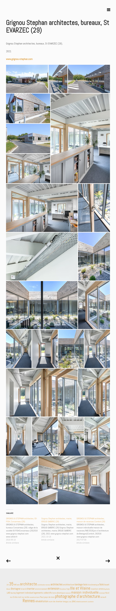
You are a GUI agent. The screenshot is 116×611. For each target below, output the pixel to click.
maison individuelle (85, 592)
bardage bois (81, 584)
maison (68, 593)
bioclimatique (93, 584)
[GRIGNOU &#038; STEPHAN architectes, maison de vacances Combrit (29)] (94, 530)
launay (13, 592)
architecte (28, 584)
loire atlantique (58, 593)
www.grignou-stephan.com (19, 59)
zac (70, 602)
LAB (8, 592)
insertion (94, 589)
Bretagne (15, 588)
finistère (63, 589)
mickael (102, 593)
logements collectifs (43, 592)
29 (8, 585)
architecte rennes (43, 585)
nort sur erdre (23, 597)
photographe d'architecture (77, 596)
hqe (68, 589)
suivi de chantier (55, 601)
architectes (57, 584)
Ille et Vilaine (80, 588)
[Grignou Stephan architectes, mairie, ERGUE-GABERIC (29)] (59, 529)
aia (18, 584)
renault (103, 597)
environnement (41, 589)
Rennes (29, 600)
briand (23, 589)
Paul (42, 597)
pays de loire (49, 597)
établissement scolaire (84, 601)
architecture (68, 584)
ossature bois (34, 597)
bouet (106, 584)
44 (15, 584)
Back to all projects (58, 557)
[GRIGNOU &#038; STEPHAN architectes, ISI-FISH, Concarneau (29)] (23, 530)
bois (102, 584)
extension (53, 589)
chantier (30, 588)
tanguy (65, 601)
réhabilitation (41, 601)
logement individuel (24, 592)
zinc (74, 601)
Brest (8, 589)
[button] (27, 79)
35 (11, 584)
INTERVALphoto (104, 589)
